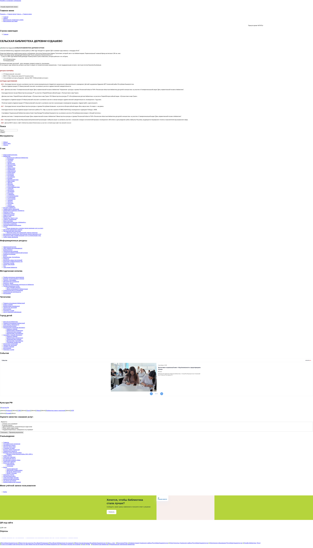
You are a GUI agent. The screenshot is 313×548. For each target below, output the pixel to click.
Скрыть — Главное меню (24, 14)
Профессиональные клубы (11, 286)
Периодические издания (10, 251)
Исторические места (9, 458)
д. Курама (9, 178)
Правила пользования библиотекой (14, 303)
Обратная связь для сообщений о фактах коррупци (22, 232)
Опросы (5, 145)
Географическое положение (11, 444)
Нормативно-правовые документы (13, 210)
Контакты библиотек (9, 207)
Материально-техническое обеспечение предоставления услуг (22, 234)
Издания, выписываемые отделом (13, 278)
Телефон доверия (8, 346)
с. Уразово (10, 200)
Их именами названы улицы (11, 460)
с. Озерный (10, 188)
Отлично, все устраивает (9, 423)
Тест (4, 266)
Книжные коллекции (9, 254)
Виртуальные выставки (10, 21)
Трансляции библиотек (10, 267)
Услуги (5, 226)
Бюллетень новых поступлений (12, 260)
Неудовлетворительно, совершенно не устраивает (17, 429)
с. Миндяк (9, 182)
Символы (6, 442)
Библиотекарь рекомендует (11, 306)
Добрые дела (7, 216)
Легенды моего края (9, 446)
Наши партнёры (8, 221)
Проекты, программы (9, 280)
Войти (5, 492)
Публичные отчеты (9, 213)
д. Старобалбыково (12, 196)
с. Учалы (9, 204)
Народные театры (8, 474)
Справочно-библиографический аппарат (15, 252)
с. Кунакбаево (11, 176)
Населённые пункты (9, 445)
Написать (111, 512)
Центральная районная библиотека (17, 157)
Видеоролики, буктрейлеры (11, 257)
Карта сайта (7, 143)
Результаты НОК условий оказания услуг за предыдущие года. (22, 235)
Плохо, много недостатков (10, 428)
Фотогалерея (7, 309)
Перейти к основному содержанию (10, 0)
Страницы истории (9, 448)
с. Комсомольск (11, 171)
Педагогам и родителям (10, 343)
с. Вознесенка (11, 163)
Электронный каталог (9, 247)
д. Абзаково (10, 159)
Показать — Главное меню (8, 14)
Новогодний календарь (10, 154)
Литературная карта (9, 476)
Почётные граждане (9, 457)
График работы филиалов (11, 209)
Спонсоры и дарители (10, 224)
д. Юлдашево (11, 206)
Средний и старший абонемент (12, 335)
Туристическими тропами (11, 477)
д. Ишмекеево (11, 169)
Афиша (5, 18)
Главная (5, 17)
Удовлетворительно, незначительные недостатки (17, 426)
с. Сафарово (10, 194)
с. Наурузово (10, 185)
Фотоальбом (7, 293)
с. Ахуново (10, 160)
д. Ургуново (10, 203)
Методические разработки (11, 281)
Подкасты (6, 258)
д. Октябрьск (10, 190)
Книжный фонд (7, 249)
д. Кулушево (10, 175)
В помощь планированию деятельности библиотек (18, 284)
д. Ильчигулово (11, 165)
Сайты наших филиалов (10, 237)
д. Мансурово (11, 181)
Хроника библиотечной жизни (12, 225)
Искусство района (8, 463)
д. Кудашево (10, 174)
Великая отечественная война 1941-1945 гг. (20, 454)
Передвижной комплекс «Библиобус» (14, 222)
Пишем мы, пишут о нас (10, 218)
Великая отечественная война (12, 452)
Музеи (5, 255)
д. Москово (10, 184)
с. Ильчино (10, 166)
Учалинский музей (12, 469)
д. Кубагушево (11, 172)
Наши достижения (8, 215)
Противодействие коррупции (12, 231)
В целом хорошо (7, 425)
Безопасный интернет (10, 326)
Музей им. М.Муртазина (14, 471)
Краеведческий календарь (11, 479)
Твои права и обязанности (11, 324)
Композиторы (11, 464)
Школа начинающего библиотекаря (17, 289)
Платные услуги (8, 212)
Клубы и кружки (8, 304)
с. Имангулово (11, 168)
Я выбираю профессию (14, 342)
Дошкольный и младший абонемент (14, 327)
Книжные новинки (12, 329)
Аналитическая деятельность (12, 292)
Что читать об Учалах (9, 480)
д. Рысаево (10, 193)
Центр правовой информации (12, 312)
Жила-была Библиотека (10, 321)
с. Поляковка (10, 191)
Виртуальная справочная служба (13, 19)
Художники (10, 466)
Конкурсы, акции (8, 283)
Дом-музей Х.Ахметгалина (14, 470)
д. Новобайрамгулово (13, 187)
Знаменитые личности (10, 451)
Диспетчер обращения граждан (12, 229)
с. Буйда (9, 162)
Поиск (2, 130)
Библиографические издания (12, 482)
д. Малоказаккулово (13, 179)
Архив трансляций (8, 264)
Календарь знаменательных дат (13, 261)
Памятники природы (9, 461)
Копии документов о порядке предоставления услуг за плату (25, 228)
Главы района (7, 455)
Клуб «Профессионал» (13, 287)
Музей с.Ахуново (12, 473)
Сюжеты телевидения (9, 219)
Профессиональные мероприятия (13, 277)
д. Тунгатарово (11, 199)
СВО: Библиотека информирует (12, 248)
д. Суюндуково (11, 197)
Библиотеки (6, 156)
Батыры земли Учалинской (11, 449)
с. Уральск (10, 201)
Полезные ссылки (8, 263)
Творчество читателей (10, 307)
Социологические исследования (13, 290)
